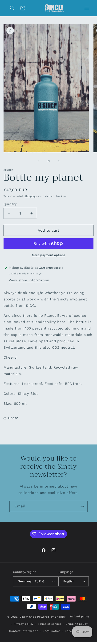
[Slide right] (59, 161)
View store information (29, 280)
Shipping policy (77, 623)
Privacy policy (23, 623)
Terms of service (49, 623)
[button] (86, 8)
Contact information (23, 631)
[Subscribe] (82, 506)
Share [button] (13, 418)
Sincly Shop (28, 616)
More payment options (48, 255)
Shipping (30, 196)
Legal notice (51, 631)
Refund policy (80, 616)
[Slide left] (38, 161)
